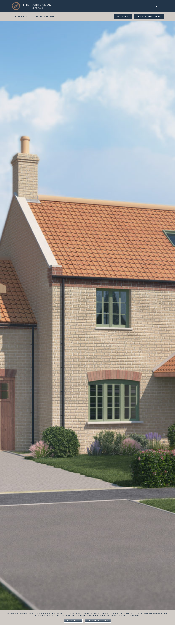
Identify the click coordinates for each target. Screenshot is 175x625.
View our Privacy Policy (97, 621)
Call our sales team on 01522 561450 (32, 16)
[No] (172, 617)
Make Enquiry (123, 16)
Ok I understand (73, 621)
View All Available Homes (149, 16)
